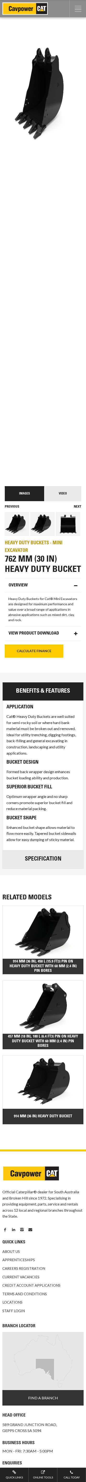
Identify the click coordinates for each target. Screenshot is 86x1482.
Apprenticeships (18, 1260)
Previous (12, 507)
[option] (17, 524)
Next (77, 507)
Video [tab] (63, 493)
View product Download (34, 633)
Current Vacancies (20, 1277)
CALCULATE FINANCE (34, 651)
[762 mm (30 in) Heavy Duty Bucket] (43, 258)
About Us (11, 1251)
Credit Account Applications (31, 1285)
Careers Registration (23, 1268)
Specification (43, 859)
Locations (12, 1302)
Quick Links (14, 1477)
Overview (18, 585)
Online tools (43, 1477)
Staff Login (13, 1311)
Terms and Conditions (24, 1294)
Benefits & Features (43, 691)
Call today (72, 1477)
